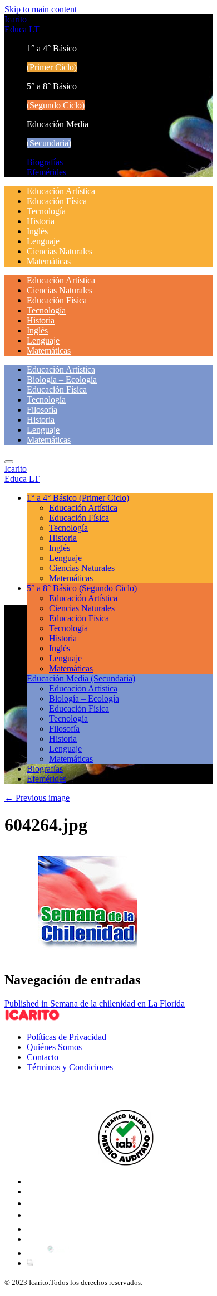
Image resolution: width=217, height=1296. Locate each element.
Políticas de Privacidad (66, 1037)
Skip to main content (40, 9)
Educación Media (81, 678)
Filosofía (42, 409)
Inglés (37, 231)
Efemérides (46, 172)
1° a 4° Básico (78, 497)
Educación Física (57, 201)
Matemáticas (49, 261)
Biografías (45, 162)
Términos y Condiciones (70, 1067)
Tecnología (46, 211)
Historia (41, 221)
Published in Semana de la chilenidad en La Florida (94, 1003)
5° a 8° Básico (82, 588)
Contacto (42, 1057)
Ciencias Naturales (59, 251)
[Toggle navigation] (8, 461)
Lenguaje (43, 241)
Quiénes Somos (54, 1047)
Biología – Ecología (62, 379)
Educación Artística (61, 191)
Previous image (37, 797)
